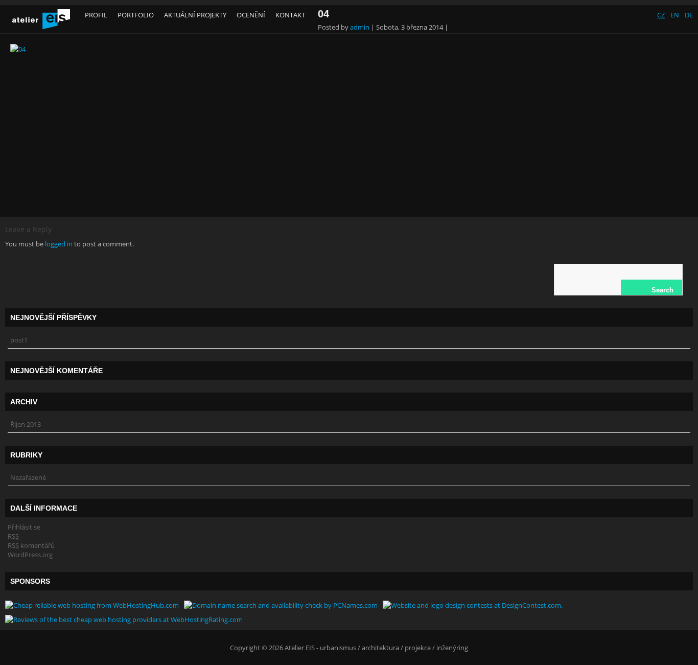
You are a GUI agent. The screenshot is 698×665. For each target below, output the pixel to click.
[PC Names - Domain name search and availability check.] (281, 605)
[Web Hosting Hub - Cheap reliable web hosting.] (92, 605)
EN (674, 14)
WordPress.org (30, 554)
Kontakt (290, 14)
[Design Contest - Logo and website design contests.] (473, 605)
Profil (96, 14)
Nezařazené (28, 477)
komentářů (31, 545)
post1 (19, 340)
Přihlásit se (24, 527)
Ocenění (251, 14)
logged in (59, 243)
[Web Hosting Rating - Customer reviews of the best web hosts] (124, 619)
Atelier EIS (300, 647)
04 (323, 13)
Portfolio (136, 14)
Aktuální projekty (195, 14)
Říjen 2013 (25, 424)
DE (689, 14)
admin (359, 27)
